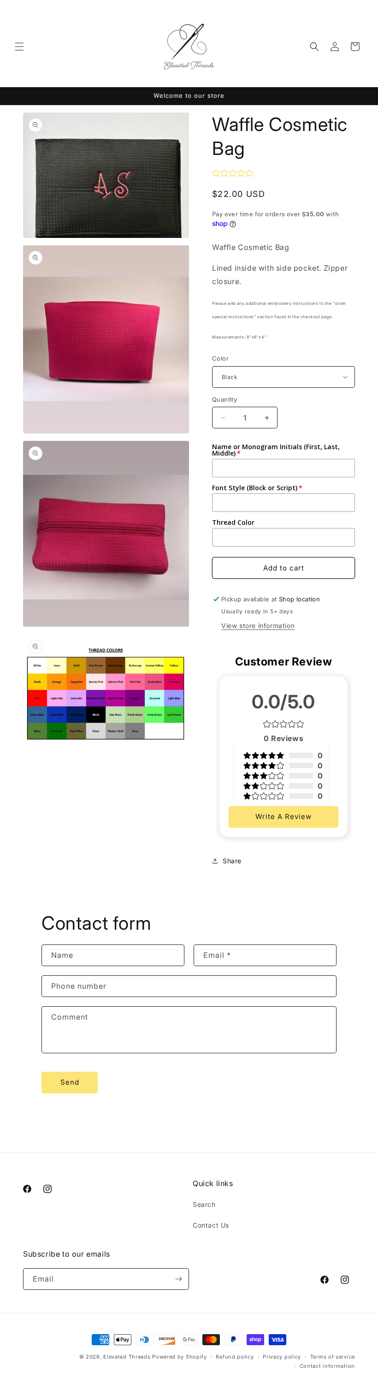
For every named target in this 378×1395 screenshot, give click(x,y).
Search (204, 1204)
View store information (258, 625)
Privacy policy (282, 1356)
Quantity (224, 399)
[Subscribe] (178, 1279)
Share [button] (232, 861)
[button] (19, 46)
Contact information (327, 1366)
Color (220, 358)
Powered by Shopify (179, 1356)
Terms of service (332, 1356)
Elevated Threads (126, 1356)
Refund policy (235, 1356)
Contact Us (211, 1225)
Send (69, 1082)
